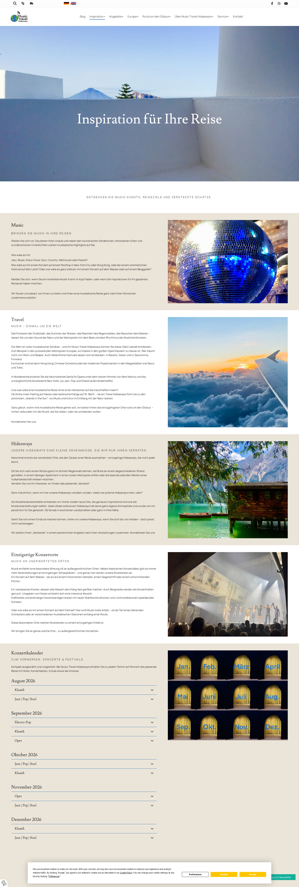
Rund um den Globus (156, 16)
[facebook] (272, 3)
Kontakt (238, 16)
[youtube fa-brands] (286, 3)
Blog (82, 16)
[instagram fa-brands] (279, 3)
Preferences (195, 874)
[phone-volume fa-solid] (22, 3)
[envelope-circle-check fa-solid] (31, 3)
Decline (224, 874)
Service (222, 16)
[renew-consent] (4, 883)
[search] (13, 3)
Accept (252, 874)
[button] (276, 877)
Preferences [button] (54, 876)
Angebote (115, 16)
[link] (97, 17)
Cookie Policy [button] (126, 873)
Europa (132, 16)
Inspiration (96, 16)
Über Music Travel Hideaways (193, 16)
